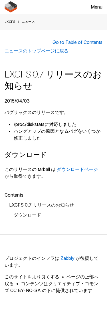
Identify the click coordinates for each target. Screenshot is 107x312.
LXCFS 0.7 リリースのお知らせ (41, 205)
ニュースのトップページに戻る (36, 51)
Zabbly (67, 258)
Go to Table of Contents (77, 42)
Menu (96, 7)
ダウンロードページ (77, 169)
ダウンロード (27, 215)
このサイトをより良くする (32, 277)
